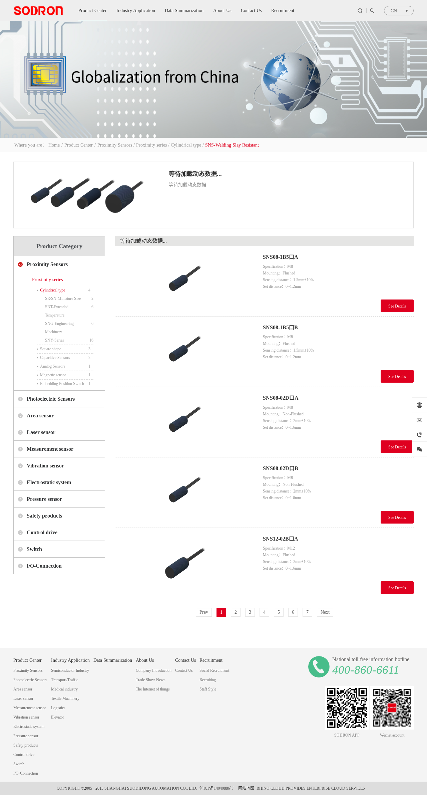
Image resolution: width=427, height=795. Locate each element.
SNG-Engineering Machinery (59, 327)
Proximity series (151, 145)
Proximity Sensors (114, 145)
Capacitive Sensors (55, 357)
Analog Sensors (52, 366)
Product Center (78, 145)
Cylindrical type (186, 145)
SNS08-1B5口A (280, 257)
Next (325, 612)
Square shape (50, 349)
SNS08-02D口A (281, 398)
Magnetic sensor (53, 375)
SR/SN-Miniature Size (63, 298)
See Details (397, 306)
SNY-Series (54, 340)
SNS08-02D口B (280, 468)
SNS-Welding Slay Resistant (232, 145)
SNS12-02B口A (280, 539)
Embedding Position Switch (62, 383)
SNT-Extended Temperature (56, 311)
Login (371, 10)
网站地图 (245, 788)
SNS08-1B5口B (280, 327)
